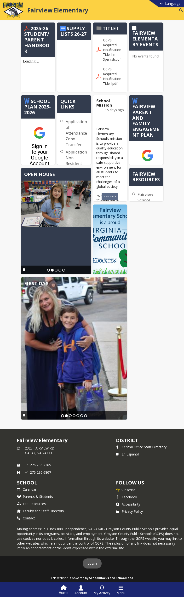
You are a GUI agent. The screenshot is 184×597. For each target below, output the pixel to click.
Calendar (29, 489)
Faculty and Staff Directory (43, 511)
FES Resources (34, 503)
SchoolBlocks (99, 578)
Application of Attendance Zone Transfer (76, 133)
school (27, 482)
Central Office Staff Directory (144, 447)
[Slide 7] (85, 415)
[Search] (180, 10)
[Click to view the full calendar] (135, 28)
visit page (110, 196)
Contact (29, 518)
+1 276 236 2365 (38, 465)
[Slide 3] (56, 270)
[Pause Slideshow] (24, 269)
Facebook (129, 497)
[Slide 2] (52, 270)
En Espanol (130, 454)
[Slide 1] (48, 270)
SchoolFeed (124, 578)
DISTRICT (127, 440)
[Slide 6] (81, 415)
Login (92, 563)
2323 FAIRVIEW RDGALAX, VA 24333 (39, 450)
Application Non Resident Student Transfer (76, 163)
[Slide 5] (63, 270)
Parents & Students (38, 496)
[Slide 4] (59, 270)
